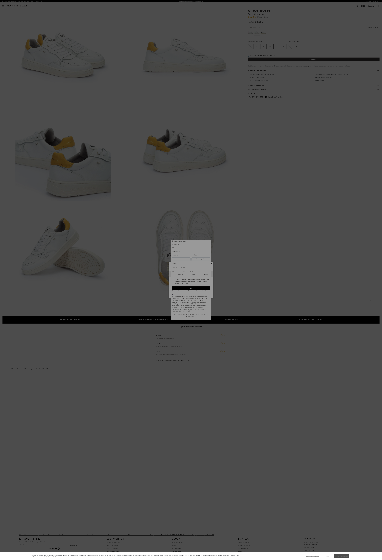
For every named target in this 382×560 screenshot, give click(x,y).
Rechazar (327, 556)
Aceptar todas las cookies (341, 556)
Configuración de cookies (312, 556)
